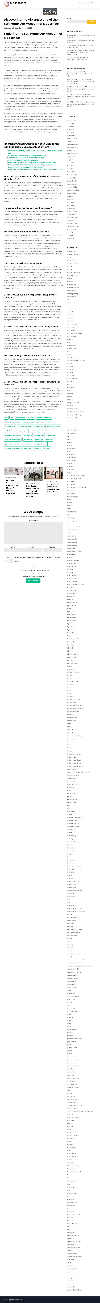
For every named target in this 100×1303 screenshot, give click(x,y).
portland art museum (74, 1057)
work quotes (71, 1278)
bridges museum (73, 403)
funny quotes (71, 657)
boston (69, 397)
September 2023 (73, 226)
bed (68, 385)
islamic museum (73, 775)
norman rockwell (73, 996)
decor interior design (74, 527)
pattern (69, 1033)
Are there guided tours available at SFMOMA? (26, 158)
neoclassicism (72, 984)
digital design (71, 566)
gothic (69, 687)
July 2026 (70, 123)
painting (70, 1020)
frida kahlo (70, 648)
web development (73, 1248)
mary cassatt (71, 887)
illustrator (70, 748)
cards (69, 439)
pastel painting (72, 1030)
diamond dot (71, 563)
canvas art (71, 427)
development (72, 554)
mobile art (70, 924)
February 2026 (72, 139)
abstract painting (73, 254)
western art (71, 1260)
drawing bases (72, 572)
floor (68, 612)
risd (68, 1090)
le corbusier (71, 830)
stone (69, 1142)
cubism (69, 503)
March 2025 (71, 172)
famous (70, 600)
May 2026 (70, 130)
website (70, 1251)
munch (69, 957)
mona (69, 942)
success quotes (72, 1157)
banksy (69, 363)
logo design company (74, 866)
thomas (70, 1178)
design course (72, 542)
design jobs (71, 548)
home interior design (74, 736)
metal (69, 902)
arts (68, 351)
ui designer (71, 1199)
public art (70, 1075)
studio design (71, 1148)
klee (68, 805)
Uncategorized (72, 1202)
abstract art (71, 251)
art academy (71, 306)
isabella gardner (72, 769)
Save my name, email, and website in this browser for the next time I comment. (34, 557)
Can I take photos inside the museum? (23, 160)
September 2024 (73, 190)
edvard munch (72, 578)
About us (82, 3)
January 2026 (71, 142)
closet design (71, 460)
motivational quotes (74, 954)
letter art (70, 845)
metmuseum (71, 905)
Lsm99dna (70, 102)
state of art (71, 1139)
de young (70, 518)
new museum (72, 987)
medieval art (71, 896)
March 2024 (71, 208)
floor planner (71, 615)
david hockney (72, 512)
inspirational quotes (74, 754)
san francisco (10, 426)
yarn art (70, 1284)
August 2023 (71, 229)
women (69, 1266)
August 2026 (71, 120)
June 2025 (70, 163)
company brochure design (76, 475)
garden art (71, 669)
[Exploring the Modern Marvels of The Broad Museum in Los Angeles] (33, 473)
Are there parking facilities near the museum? (26, 167)
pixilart (69, 1051)
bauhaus (70, 382)
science (70, 1114)
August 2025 (71, 157)
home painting (72, 739)
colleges (70, 466)
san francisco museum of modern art (30, 426)
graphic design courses (75, 709)
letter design (71, 848)
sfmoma (49, 426)
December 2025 (72, 145)
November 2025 (72, 148)
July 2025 (70, 160)
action (69, 266)
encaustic (70, 587)
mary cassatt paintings (75, 890)
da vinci (70, 506)
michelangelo (72, 918)
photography (71, 1042)
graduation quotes (73, 699)
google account (72, 681)
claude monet (72, 457)
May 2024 (70, 202)
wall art (69, 1229)
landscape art (72, 821)
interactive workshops (12, 440)
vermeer (70, 1217)
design (69, 533)
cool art (70, 491)
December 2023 (72, 217)
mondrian (70, 948)
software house (72, 1136)
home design (71, 733)
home (69, 727)
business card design (74, 415)
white (69, 1263)
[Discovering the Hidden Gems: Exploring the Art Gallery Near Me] (53, 472)
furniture (70, 660)
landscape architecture (75, 818)
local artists (28, 440)
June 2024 (70, 199)
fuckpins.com (18, 2)
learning (70, 839)
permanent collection (22, 444)
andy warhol (71, 291)
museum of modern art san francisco (37, 422)
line (68, 857)
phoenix (70, 1036)
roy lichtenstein (72, 1099)
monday (70, 945)
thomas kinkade (72, 1181)
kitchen (69, 796)
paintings (8, 444)
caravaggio (71, 433)
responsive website (73, 1087)
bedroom (70, 388)
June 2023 (70, 235)
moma (69, 939)
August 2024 (71, 193)
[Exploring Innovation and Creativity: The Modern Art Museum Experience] (13, 470)
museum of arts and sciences (77, 960)
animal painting (72, 294)
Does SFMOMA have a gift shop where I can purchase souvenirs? (33, 162)
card (68, 436)
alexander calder (73, 288)
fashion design (72, 603)
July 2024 (70, 196)
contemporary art (21, 431)
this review (71, 79)
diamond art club (73, 560)
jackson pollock (72, 778)
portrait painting (72, 1060)
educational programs (13, 435)
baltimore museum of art (76, 360)
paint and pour (72, 1014)
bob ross (70, 394)
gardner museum (73, 672)
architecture (71, 297)
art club (70, 315)
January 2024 (72, 214)
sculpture (70, 1120)
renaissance (71, 1081)
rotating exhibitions (39, 444)
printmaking (71, 1072)
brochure (70, 406)
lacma (69, 815)
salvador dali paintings (74, 1105)
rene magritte (72, 1084)
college (69, 463)
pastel (69, 1027)
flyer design (71, 627)
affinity (69, 279)
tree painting (71, 1193)
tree (68, 1190)
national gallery (72, 975)
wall (68, 1226)
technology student (74, 1172)
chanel (69, 445)
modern (31, 418)
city (12, 418)
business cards (72, 418)
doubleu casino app (74, 94)
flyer (68, 624)
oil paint (70, 1005)
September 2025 (73, 154)
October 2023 (72, 223)
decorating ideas (73, 530)
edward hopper (72, 581)
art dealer (70, 318)
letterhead (71, 851)
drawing (70, 569)
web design (71, 1245)
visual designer (72, 1223)
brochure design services (75, 412)
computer (70, 481)
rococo (69, 1093)
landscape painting (73, 827)
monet (69, 951)
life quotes (71, 854)
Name (13, 547)
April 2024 (70, 205)
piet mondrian (72, 1048)
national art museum (74, 972)
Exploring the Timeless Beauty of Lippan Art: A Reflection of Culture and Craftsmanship (80, 52)
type (68, 1196)
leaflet (69, 833)
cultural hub (44, 431)
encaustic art (71, 590)
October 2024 (72, 187)
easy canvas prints (73, 575)
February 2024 (72, 211)
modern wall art (72, 936)
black (69, 391)
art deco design (72, 324)
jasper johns (71, 781)
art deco (70, 321)
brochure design (72, 409)
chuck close (71, 448)
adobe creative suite (74, 273)
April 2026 (70, 133)
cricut (69, 500)
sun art (69, 1160)
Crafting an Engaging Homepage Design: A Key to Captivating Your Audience (81, 81)
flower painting (72, 618)
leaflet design (72, 836)
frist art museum (73, 654)
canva (69, 421)
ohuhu (69, 1002)
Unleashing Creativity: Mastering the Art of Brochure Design (81, 96)
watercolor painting (74, 1242)
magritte (70, 875)
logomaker (71, 872)
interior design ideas (74, 763)
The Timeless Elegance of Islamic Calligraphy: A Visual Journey (78, 59)
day (68, 515)
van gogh (70, 1211)
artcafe (69, 339)
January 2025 (71, 178)
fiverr (69, 609)
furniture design (72, 663)
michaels (70, 914)
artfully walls (71, 348)
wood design (71, 1275)
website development (74, 1257)
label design (71, 812)
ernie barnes (71, 594)
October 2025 (72, 151)
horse (69, 742)
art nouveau (71, 336)
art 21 (69, 303)
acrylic (69, 257)
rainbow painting (73, 1078)
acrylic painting (72, 263)
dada (69, 509)
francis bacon (72, 633)
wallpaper (70, 1232)
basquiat (70, 372)
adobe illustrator (72, 276)
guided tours (39, 435)
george (69, 675)
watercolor (71, 1239)
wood (69, 1272)
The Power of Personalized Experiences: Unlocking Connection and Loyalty (81, 89)
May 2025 (70, 166)
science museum (73, 1117)
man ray (70, 878)
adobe (69, 269)
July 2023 (70, 232)
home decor (71, 730)
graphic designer (73, 712)
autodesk (70, 357)
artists (57, 426)
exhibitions (28, 435)
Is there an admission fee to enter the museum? (27, 155)
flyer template (72, 630)
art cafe (70, 309)
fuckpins (9, 28)
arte (68, 342)
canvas (69, 424)
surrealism (70, 1163)
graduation (71, 696)
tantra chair (71, 1169)
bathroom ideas (72, 379)
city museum (20, 418)
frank (69, 636)
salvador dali (71, 1102)
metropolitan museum (75, 908)
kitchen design (72, 799)
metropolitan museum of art (77, 911)
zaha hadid (71, 1287)
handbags (70, 715)
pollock (69, 1054)
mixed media (71, 921)
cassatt (69, 442)
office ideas (71, 999)
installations (51, 435)
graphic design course (74, 706)
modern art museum (44, 418)
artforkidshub (71, 345)
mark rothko (71, 884)
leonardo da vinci (73, 842)
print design (71, 1069)
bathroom (70, 375)
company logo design (74, 478)
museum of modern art (13, 422)
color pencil (71, 469)
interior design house (74, 760)
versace (70, 1220)
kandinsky (70, 787)
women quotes (72, 1269)
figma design (71, 606)
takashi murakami (73, 1166)
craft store (71, 494)
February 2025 (72, 175)
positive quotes (72, 1066)
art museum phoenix (74, 333)
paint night (71, 1017)
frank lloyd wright (73, 639)
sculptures (37, 448)
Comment (33, 521)
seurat (69, 1123)
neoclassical (71, 981)
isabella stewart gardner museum (78, 772)
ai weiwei (70, 282)
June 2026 (70, 126)
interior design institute (75, 766)
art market (71, 330)
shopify (69, 1129)
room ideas (71, 1096)
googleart (70, 684)
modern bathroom (73, 933)
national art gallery (73, 969)
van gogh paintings (73, 1214)
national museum (73, 978)
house (69, 745)
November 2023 (72, 220)
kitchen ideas (71, 802)
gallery (69, 666)
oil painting (71, 1008)
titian (69, 1184)
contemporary (72, 484)
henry (69, 724)
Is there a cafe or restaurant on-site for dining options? (30, 165)
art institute (71, 327)
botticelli (70, 400)
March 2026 (71, 136)
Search (69, 19)
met (68, 899)
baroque (70, 366)
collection (8, 431)
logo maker (71, 869)
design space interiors (74, 551)
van (68, 1208)
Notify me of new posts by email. (34, 576)
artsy (69, 354)
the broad (70, 1175)
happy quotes (72, 718)
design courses (72, 545)
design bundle (72, 539)
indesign (70, 751)
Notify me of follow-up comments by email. (34, 570)
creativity (34, 431)
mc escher (71, 893)
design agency (72, 536)
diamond (70, 557)
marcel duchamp (73, 881)
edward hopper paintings (75, 584)
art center (70, 312)
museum (49, 440)
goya (69, 693)
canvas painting (72, 430)
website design (72, 1254)
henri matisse (72, 721)
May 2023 (70, 239)
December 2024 (72, 181)
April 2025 (70, 169)
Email (32, 547)
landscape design (73, 824)
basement (70, 369)
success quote (72, 1154)
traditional (70, 1187)
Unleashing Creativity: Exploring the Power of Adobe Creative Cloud (80, 74)
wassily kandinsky (73, 1235)
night (69, 990)
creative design (72, 497)
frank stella (71, 642)
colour (69, 472)
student (70, 1145)
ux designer (71, 1205)
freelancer (70, 645)
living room (71, 860)
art (6, 418)
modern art (39, 440)
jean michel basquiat (74, 784)
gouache (70, 690)
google (69, 678)
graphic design (72, 703)
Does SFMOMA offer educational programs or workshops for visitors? (35, 170)
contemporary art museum (76, 488)
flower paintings (72, 621)
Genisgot (70, 72)
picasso (69, 1045)
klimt (69, 809)
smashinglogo (72, 1133)
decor (69, 524)
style (69, 1151)
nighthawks (71, 993)
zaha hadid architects (74, 1290)
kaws (69, 790)
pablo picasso (72, 1011)
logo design (71, 863)
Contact (91, 3)
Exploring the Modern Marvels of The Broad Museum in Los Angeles (32, 491)
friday (69, 651)
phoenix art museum (74, 1039)
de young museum (73, 521)
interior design (72, 757)
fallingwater (71, 597)
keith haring (71, 793)
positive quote (72, 1063)
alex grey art (71, 285)
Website (52, 547)
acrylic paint (71, 260)
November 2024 (72, 184)
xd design (70, 1281)
